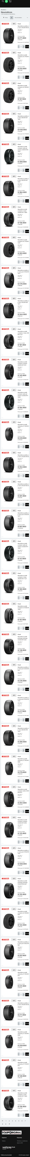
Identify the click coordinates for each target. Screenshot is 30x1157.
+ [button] (23, 46)
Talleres (3, 1141)
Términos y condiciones (22, 1141)
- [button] (18, 46)
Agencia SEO (20, 1142)
